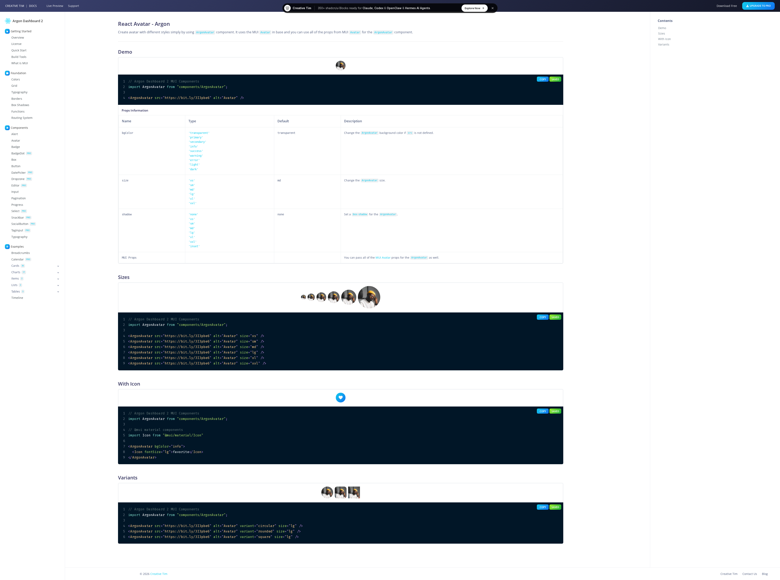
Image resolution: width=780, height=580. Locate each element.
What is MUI (19, 63)
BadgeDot (21, 153)
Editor (18, 185)
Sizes (661, 33)
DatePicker (21, 172)
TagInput (20, 230)
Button (16, 166)
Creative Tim (14, 6)
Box (13, 160)
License (16, 44)
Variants (663, 44)
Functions (18, 111)
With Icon (664, 39)
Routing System (21, 118)
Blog (765, 574)
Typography (19, 92)
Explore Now (472, 8)
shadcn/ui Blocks (337, 8)
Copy (543, 79)
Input (15, 192)
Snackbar (20, 217)
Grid (14, 86)
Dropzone (21, 179)
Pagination (18, 198)
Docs (33, 6)
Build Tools (18, 57)
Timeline (17, 298)
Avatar (15, 140)
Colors (15, 79)
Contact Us (749, 574)
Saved (555, 79)
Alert (14, 134)
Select (18, 211)
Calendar (20, 259)
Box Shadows (20, 105)
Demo (662, 28)
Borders (16, 98)
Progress (17, 204)
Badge (15, 147)
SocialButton (23, 224)
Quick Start (18, 50)
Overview (17, 37)
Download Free (727, 6)
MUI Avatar (383, 257)
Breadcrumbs (20, 253)
